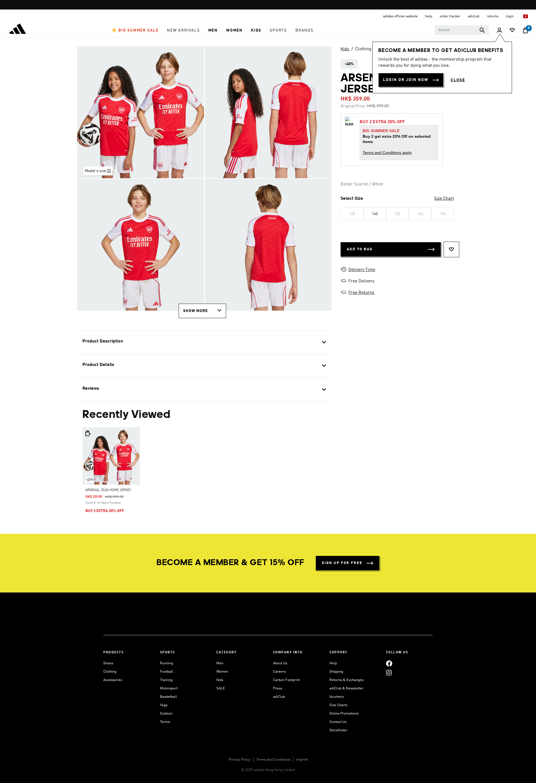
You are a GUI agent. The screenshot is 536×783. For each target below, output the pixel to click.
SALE (220, 688)
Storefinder (338, 730)
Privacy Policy (239, 759)
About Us (280, 663)
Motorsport (169, 688)
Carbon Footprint (286, 680)
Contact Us (337, 722)
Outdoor (166, 713)
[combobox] (462, 30)
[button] (135, 30)
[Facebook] (389, 663)
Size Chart (444, 198)
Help (333, 663)
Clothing (363, 49)
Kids (345, 49)
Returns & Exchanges (346, 680)
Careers (279, 671)
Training (166, 680)
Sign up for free (342, 563)
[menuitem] (135, 30)
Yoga (164, 705)
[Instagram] (389, 672)
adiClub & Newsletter (346, 688)
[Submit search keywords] (482, 30)
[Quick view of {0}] (87, 433)
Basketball (168, 697)
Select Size (352, 198)
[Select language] (525, 16)
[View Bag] (525, 30)
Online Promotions (343, 713)
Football (166, 671)
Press (277, 688)
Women (222, 671)
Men (219, 663)
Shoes (108, 663)
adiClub (279, 697)
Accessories (112, 680)
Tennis (165, 722)
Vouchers (336, 697)
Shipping (336, 671)
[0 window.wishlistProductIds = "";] (512, 30)
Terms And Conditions (273, 759)
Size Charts (338, 705)
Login (510, 16)
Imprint (302, 759)
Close (458, 80)
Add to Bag (359, 249)
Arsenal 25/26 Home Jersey (108, 490)
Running (166, 663)
